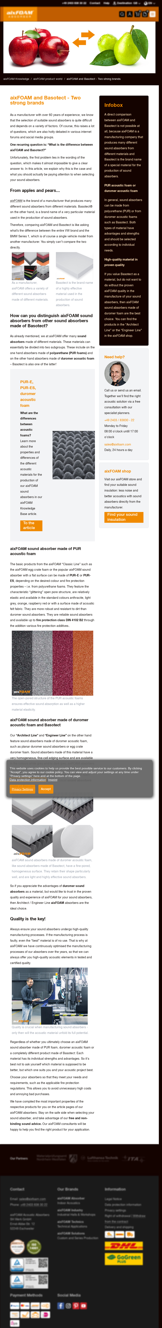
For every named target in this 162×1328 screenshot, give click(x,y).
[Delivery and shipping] (127, 1248)
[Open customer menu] (130, 14)
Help (106, 3)
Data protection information (123, 1204)
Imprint (52, 779)
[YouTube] (83, 1305)
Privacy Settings (22, 789)
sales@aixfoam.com (117, 444)
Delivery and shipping (119, 1227)
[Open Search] (122, 14)
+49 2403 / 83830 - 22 (119, 420)
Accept (46, 789)
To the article (29, 525)
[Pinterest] (76, 1305)
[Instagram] (68, 1305)
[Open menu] (152, 14)
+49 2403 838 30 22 (33, 1204)
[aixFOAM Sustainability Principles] (18, 1247)
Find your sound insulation (122, 517)
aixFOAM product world (47, 79)
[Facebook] (60, 1305)
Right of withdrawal (118, 1216)
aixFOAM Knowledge (16, 79)
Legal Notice (113, 1199)
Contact (95, 3)
